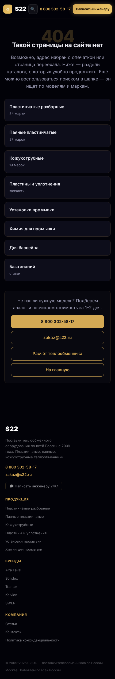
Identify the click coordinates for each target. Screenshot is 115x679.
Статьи (11, 624)
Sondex (11, 578)
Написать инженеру (92, 9)
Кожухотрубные (19, 525)
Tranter (11, 586)
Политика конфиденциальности (32, 640)
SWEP (10, 603)
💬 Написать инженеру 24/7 (33, 486)
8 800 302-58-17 (55, 9)
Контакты (13, 632)
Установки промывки (23, 541)
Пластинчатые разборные (27, 508)
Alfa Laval (13, 570)
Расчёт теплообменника (57, 353)
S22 (16, 8)
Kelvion (11, 595)
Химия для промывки (23, 549)
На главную (58, 369)
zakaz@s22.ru (57, 337)
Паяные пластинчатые (24, 516)
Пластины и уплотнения (26, 533)
